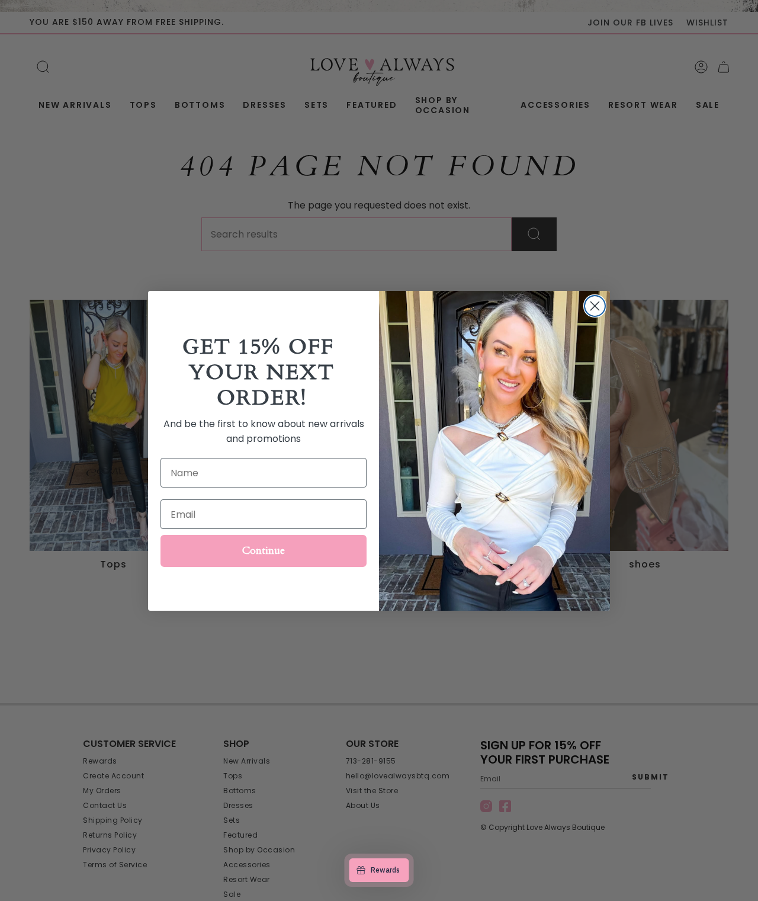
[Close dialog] (594, 306)
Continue (263, 550)
